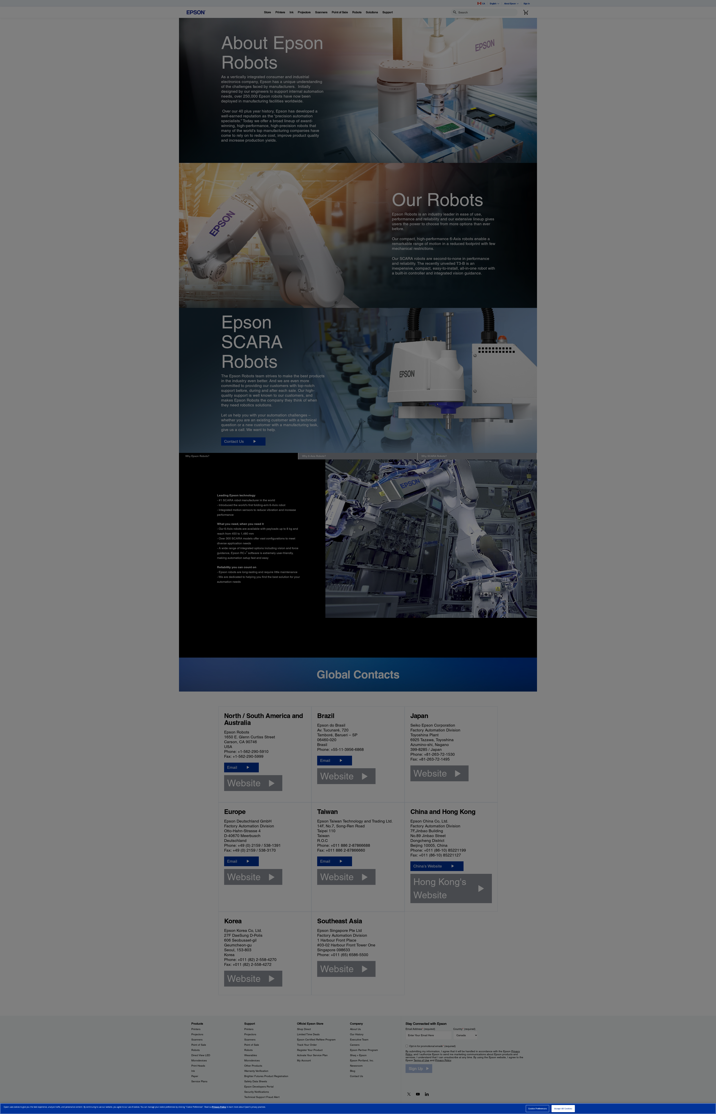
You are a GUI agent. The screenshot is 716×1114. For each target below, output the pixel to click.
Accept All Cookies (563, 1108)
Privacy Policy (219, 1107)
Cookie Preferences (537, 1108)
